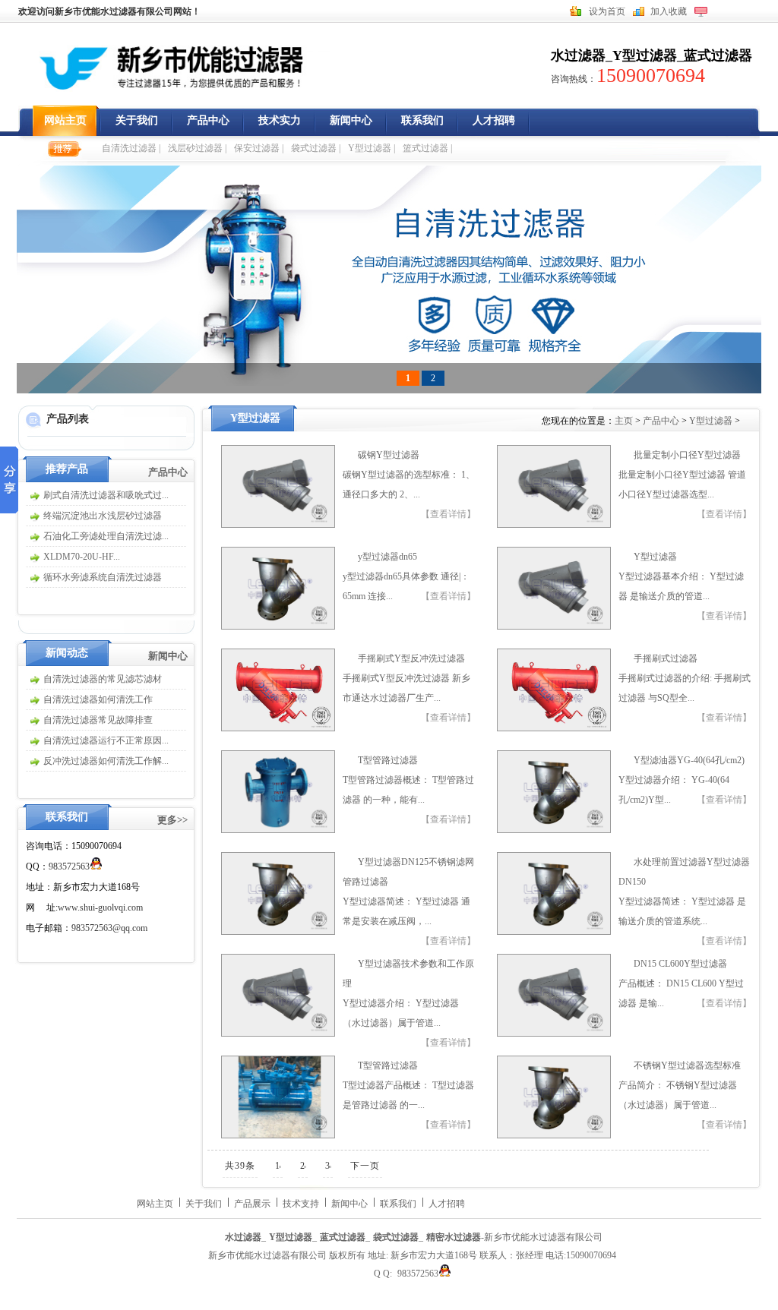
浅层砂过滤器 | (197, 148)
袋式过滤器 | (315, 148)
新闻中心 (351, 120)
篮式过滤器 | (427, 148)
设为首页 (607, 11)
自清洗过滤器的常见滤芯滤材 (102, 679)
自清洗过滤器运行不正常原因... (106, 740)
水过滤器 (578, 55)
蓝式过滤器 (718, 55)
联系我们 (422, 120)
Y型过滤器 (644, 55)
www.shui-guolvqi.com (100, 907)
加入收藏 (668, 11)
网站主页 (65, 120)
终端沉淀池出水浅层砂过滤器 (102, 515)
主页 (625, 420)
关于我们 (136, 120)
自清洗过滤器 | (131, 148)
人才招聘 (494, 120)
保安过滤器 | (258, 148)
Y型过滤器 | (371, 148)
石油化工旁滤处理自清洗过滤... (106, 536)
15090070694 (650, 76)
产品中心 (208, 120)
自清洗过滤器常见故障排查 (98, 720)
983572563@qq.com (109, 928)
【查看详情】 (448, 514)
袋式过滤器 (396, 1237)
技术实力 (279, 120)
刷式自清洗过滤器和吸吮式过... (106, 495)
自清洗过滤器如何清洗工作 (98, 699)
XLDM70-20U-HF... (81, 556)
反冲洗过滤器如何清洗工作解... (106, 761)
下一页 (365, 1165)
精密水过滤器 (453, 1237)
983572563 (69, 866)
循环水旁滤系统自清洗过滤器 (102, 577)
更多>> (172, 819)
